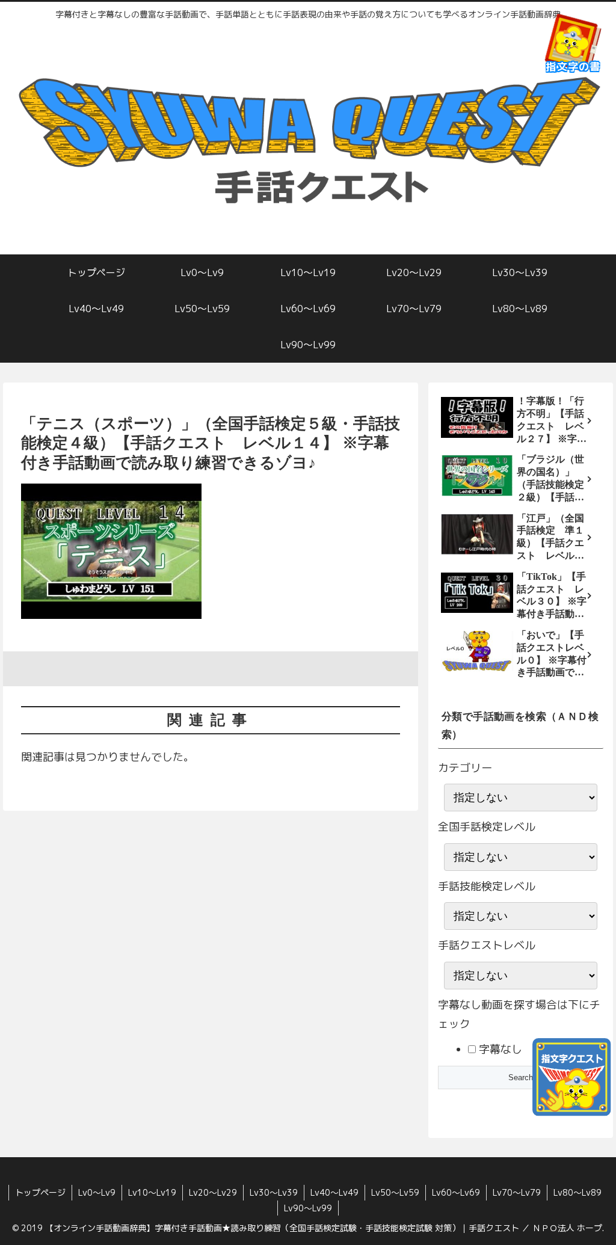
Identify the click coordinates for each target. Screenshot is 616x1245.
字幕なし (499, 1049)
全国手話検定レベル (486, 826)
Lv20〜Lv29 (213, 1192)
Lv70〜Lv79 (517, 1192)
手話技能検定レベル (486, 886)
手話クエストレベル (486, 945)
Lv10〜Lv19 (152, 1192)
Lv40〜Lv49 (334, 1192)
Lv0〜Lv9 (97, 1192)
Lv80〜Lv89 (577, 1192)
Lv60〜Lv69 (456, 1192)
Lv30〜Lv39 (274, 1192)
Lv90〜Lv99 (308, 1208)
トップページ (40, 1192)
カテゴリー (465, 767)
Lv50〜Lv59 (395, 1192)
